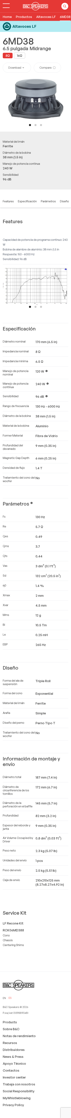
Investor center (14, 1077)
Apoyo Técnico (14, 1063)
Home (7, 17)
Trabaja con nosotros (19, 1084)
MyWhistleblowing (17, 1098)
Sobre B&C (11, 1029)
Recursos (10, 1043)
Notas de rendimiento (19, 1036)
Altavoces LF (46, 17)
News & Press (13, 1057)
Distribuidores (14, 1050)
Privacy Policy (13, 1105)
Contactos (11, 1070)
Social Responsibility (18, 1091)
